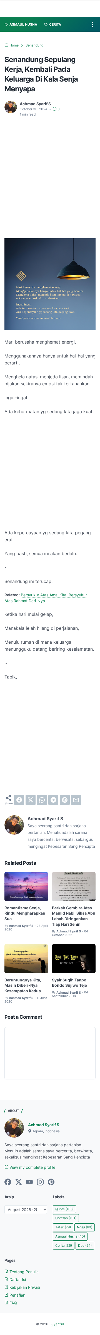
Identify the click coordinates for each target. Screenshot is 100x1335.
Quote (64, 1209)
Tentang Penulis (23, 1271)
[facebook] (19, 800)
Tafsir (63, 1227)
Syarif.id (57, 1324)
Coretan (65, 1218)
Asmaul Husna (70, 1236)
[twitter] (31, 800)
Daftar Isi (17, 1279)
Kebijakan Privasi (24, 1287)
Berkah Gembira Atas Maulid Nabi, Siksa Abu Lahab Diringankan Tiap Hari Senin (73, 916)
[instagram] (40, 1182)
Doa (85, 1245)
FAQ (12, 1302)
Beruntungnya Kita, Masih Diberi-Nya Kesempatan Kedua (22, 985)
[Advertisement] (50, 174)
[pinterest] (65, 800)
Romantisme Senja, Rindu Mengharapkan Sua (24, 913)
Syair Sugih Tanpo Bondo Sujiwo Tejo (69, 983)
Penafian (16, 1295)
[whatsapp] (42, 800)
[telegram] (53, 800)
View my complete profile (31, 1167)
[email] (76, 800)
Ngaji (84, 1227)
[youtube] (29, 1182)
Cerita (63, 1245)
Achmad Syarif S (43, 1124)
